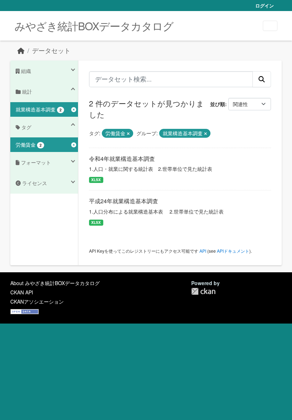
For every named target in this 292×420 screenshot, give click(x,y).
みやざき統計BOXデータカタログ (94, 25)
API (202, 251)
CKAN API (21, 292)
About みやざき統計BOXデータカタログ (55, 283)
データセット (51, 50)
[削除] (128, 133)
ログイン (264, 5)
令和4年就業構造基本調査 (122, 158)
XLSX (96, 179)
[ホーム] (21, 50)
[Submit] (261, 79)
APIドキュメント (233, 251)
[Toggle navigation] (270, 26)
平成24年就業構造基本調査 (123, 201)
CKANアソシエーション (37, 301)
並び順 (217, 103)
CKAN (203, 291)
